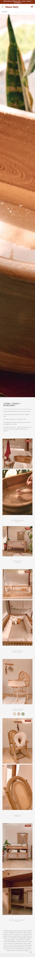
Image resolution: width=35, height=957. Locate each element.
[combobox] (17, 11)
